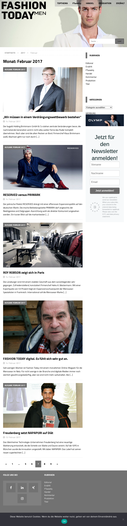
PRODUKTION (105, 3)
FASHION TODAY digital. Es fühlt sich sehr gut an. (35, 358)
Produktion (91, 80)
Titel (88, 84)
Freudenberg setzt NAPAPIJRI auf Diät (28, 432)
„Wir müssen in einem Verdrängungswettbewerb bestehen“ (42, 117)
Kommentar (91, 77)
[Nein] (123, 519)
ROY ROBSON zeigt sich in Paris (23, 272)
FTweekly (76, 3)
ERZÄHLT (120, 3)
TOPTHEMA (62, 3)
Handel (89, 73)
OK (64, 521)
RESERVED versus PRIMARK (21, 194)
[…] (37, 136)
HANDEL (90, 3)
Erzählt (89, 66)
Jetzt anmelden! (104, 190)
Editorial (89, 63)
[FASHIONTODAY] (63, 45)
